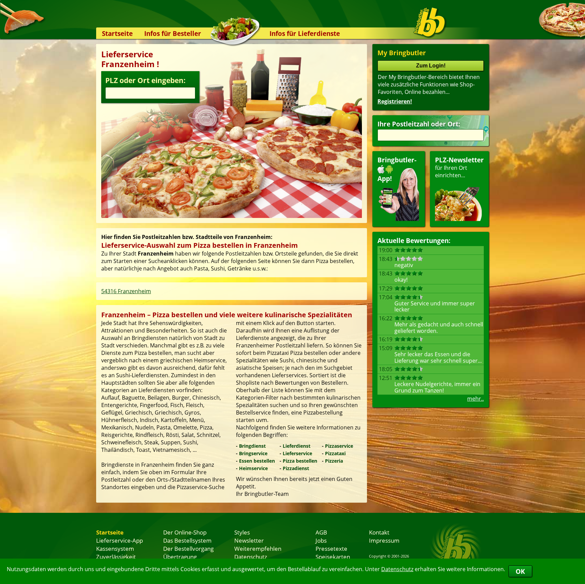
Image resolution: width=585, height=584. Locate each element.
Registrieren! (394, 101)
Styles (242, 532)
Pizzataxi (335, 453)
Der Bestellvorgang (188, 548)
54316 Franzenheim (126, 291)
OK (520, 571)
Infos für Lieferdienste (304, 33)
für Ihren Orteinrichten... (459, 167)
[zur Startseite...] (429, 22)
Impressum (384, 540)
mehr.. (475, 398)
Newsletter (249, 540)
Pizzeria (334, 461)
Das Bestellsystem (187, 540)
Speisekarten (333, 556)
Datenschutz (397, 569)
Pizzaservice (339, 446)
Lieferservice (297, 453)
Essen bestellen (257, 461)
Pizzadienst (296, 468)
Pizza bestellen (300, 461)
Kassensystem (115, 548)
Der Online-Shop (185, 532)
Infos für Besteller (172, 33)
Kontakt (379, 532)
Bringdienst (252, 446)
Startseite (117, 33)
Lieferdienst (296, 446)
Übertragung (180, 556)
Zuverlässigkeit (116, 556)
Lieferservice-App (119, 540)
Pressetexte (331, 548)
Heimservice (253, 468)
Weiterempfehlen (257, 548)
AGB (321, 532)
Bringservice (253, 453)
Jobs (321, 540)
